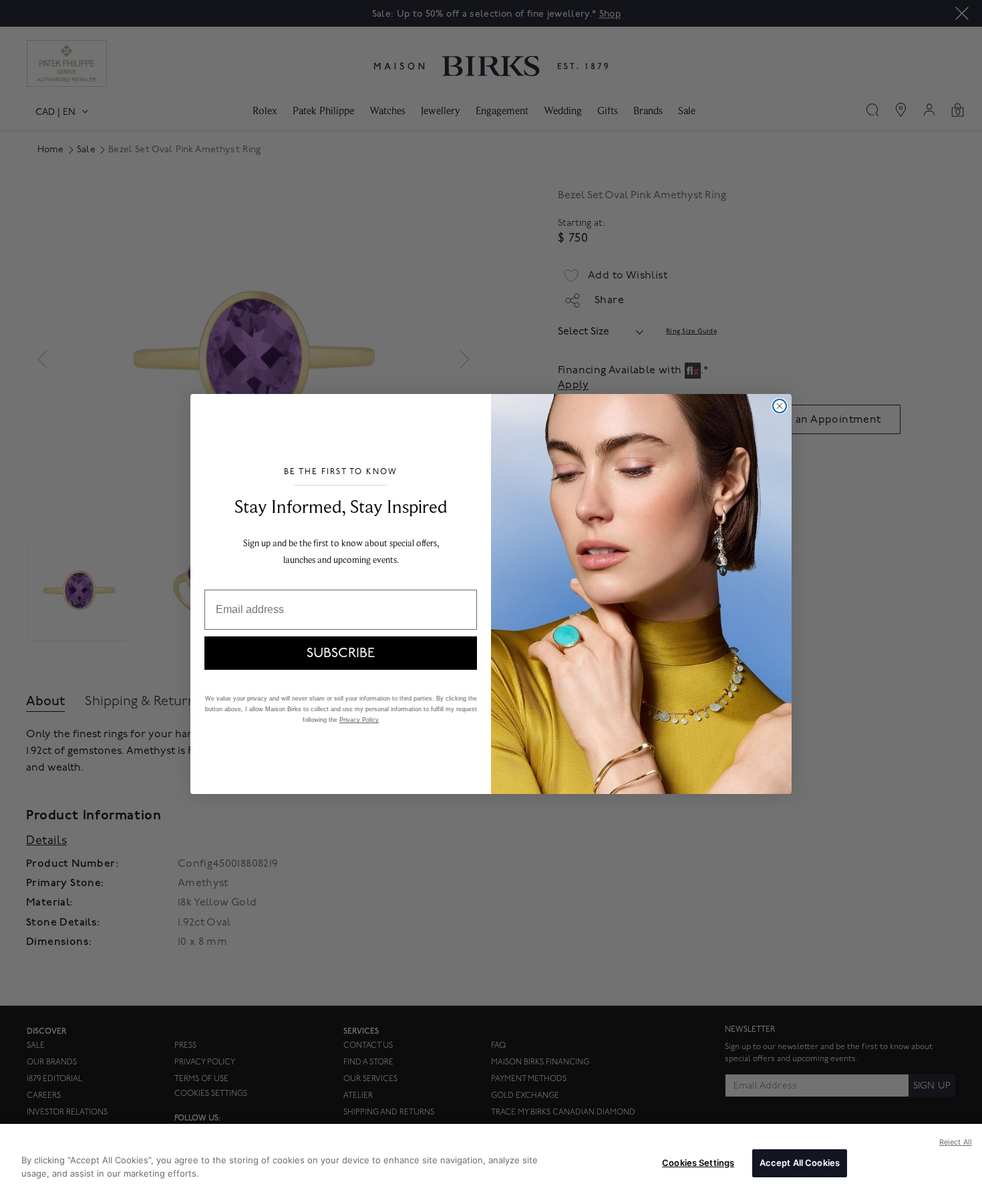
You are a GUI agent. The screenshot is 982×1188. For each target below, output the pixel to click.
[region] (491, 1156)
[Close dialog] (779, 406)
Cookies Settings (698, 1162)
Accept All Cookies (800, 1162)
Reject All (955, 1142)
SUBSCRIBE (341, 653)
